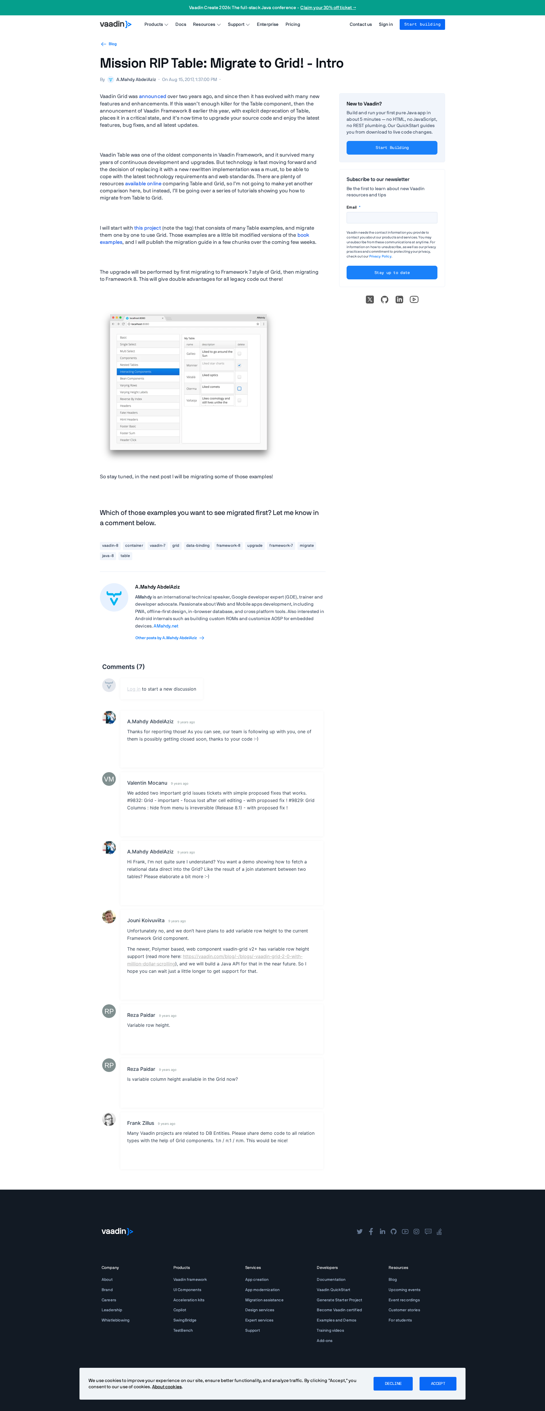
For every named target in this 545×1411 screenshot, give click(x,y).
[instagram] (416, 1231)
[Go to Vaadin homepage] (115, 24)
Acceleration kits (189, 1300)
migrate (307, 546)
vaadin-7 (157, 546)
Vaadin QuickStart (333, 1290)
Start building (422, 24)
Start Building (392, 148)
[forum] (428, 1231)
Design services (259, 1310)
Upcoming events (404, 1290)
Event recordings (404, 1300)
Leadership (112, 1310)
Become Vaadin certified (339, 1310)
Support (252, 1331)
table (125, 556)
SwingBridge (185, 1320)
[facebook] (371, 1231)
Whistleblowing (115, 1320)
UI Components (187, 1290)
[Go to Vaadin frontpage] (117, 1231)
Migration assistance (264, 1300)
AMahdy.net (166, 626)
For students (400, 1320)
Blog (113, 44)
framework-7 (281, 546)
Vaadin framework (190, 1280)
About (107, 1280)
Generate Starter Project (339, 1300)
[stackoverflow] (439, 1231)
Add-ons (324, 1341)
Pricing (293, 24)
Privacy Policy (380, 256)
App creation (257, 1280)
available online (143, 183)
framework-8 (229, 546)
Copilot (179, 1310)
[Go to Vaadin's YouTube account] (414, 299)
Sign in (386, 24)
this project (147, 228)
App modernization (262, 1290)
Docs (180, 24)
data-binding (198, 546)
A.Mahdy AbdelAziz (157, 587)
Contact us (361, 24)
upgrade (255, 546)
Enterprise (268, 24)
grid (175, 546)
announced (152, 96)
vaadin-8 (110, 546)
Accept (438, 1384)
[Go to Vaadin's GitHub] (384, 299)
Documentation (331, 1280)
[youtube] (405, 1231)
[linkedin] (399, 299)
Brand (107, 1290)
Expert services (259, 1320)
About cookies (167, 1387)
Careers (109, 1300)
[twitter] (359, 1231)
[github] (393, 1231)
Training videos (330, 1331)
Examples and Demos (336, 1320)
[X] (370, 299)
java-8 (108, 556)
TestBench (183, 1331)
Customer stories (404, 1310)
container (134, 546)
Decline (393, 1384)
